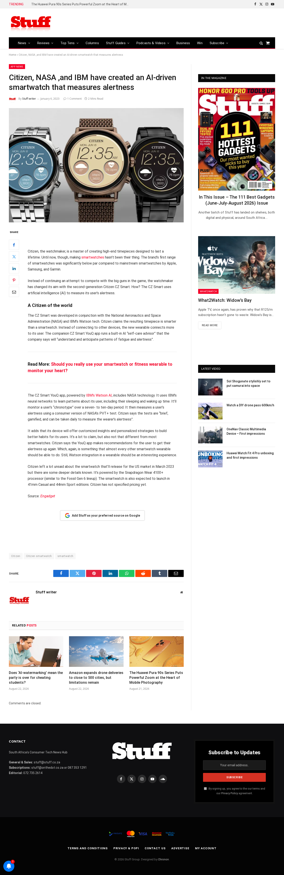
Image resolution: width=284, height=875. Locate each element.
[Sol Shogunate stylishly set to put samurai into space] (210, 387)
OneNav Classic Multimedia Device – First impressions (246, 431)
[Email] (14, 292)
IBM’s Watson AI (99, 395)
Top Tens (67, 43)
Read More (210, 325)
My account (206, 848)
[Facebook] (14, 245)
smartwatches (92, 257)
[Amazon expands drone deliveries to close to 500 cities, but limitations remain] (96, 651)
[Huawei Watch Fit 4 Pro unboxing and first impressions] (210, 458)
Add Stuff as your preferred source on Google (106, 515)
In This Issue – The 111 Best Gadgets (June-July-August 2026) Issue (237, 200)
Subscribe (217, 43)
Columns (92, 43)
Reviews (43, 43)
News (22, 43)
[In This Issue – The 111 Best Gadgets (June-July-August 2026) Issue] (236, 139)
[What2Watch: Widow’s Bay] (236, 265)
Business (183, 43)
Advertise (180, 848)
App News (17, 66)
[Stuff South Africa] (31, 23)
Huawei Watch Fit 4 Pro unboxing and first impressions (250, 455)
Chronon (163, 859)
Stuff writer (29, 99)
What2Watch (208, 291)
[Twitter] (14, 257)
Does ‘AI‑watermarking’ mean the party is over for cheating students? (36, 678)
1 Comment (74, 99)
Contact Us (155, 848)
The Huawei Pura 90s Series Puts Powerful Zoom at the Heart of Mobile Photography (81, 4)
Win (200, 43)
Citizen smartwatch (39, 556)
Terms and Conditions (87, 848)
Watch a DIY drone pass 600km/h (250, 405)
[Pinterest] (14, 280)
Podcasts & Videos (151, 43)
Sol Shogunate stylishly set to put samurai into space (248, 383)
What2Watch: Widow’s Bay (225, 300)
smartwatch (65, 556)
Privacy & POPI (126, 848)
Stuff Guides (116, 43)
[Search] (261, 43)
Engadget (47, 496)
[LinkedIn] (14, 268)
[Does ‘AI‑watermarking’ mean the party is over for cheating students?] (36, 651)
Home (12, 54)
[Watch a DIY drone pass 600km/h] (210, 411)
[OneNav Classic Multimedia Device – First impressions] (210, 435)
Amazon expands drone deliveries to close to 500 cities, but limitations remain (96, 678)
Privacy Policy (229, 793)
